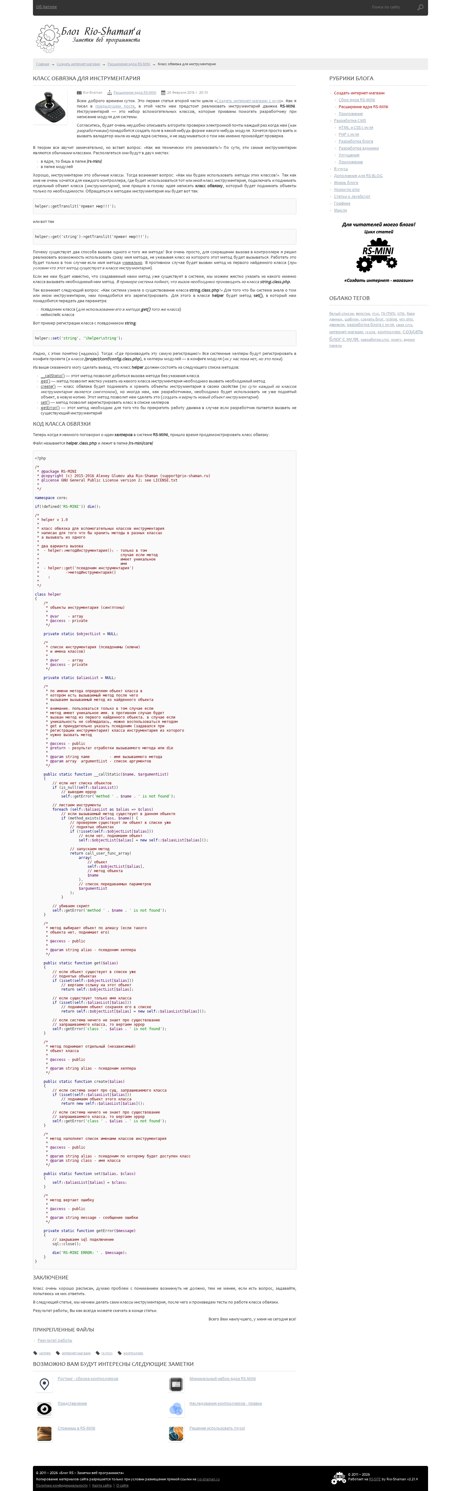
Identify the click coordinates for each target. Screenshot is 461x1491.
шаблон (351, 319)
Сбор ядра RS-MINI (357, 100)
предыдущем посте (115, 106)
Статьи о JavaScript (352, 196)
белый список (341, 313)
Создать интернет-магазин (78, 64)
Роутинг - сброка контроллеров (88, 1378)
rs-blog (391, 319)
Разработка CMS (350, 120)
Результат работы (55, 1340)
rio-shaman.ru (208, 1479)
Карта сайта (102, 1485)
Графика (342, 203)
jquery (396, 339)
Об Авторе (46, 6)
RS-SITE (375, 1479)
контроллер (133, 1353)
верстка (363, 313)
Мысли (340, 210)
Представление (72, 1403)
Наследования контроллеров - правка (225, 1403)
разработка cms (375, 339)
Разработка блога (356, 141)
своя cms (404, 324)
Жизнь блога (346, 182)
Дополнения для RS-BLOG (358, 175)
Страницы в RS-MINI (76, 1428)
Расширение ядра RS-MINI (129, 64)
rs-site (370, 332)
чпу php (406, 319)
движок (337, 325)
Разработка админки (359, 148)
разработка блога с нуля (370, 324)
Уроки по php (347, 189)
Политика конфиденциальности (61, 1485)
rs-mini (107, 1353)
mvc (375, 313)
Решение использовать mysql (217, 1428)
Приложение (351, 113)
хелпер (45, 1353)
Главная (42, 64)
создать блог (372, 319)
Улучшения (349, 155)
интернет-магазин (76, 1353)
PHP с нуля (349, 134)
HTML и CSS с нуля (356, 127)
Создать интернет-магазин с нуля (248, 100)
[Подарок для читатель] (378, 255)
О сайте (122, 1485)
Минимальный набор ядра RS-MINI (222, 1378)
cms (401, 313)
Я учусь (341, 168)
